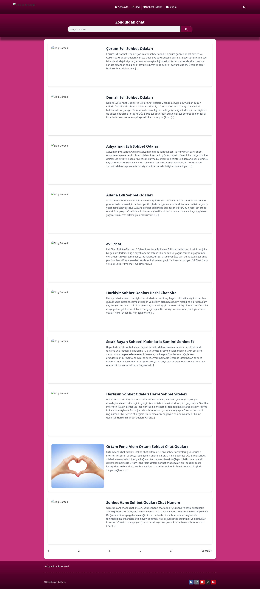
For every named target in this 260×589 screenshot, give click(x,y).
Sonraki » (207, 550)
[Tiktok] (196, 582)
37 (171, 550)
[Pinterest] (213, 582)
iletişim (172, 7)
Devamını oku (118, 79)
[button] (244, 7)
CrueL (63, 582)
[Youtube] (202, 582)
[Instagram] (207, 582)
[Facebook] (191, 582)
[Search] (186, 29)
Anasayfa (123, 7)
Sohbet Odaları (154, 7)
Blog (137, 7)
